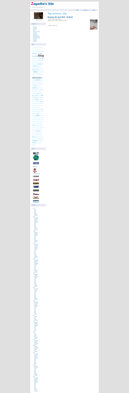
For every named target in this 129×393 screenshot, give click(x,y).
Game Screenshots (36, 31)
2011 (34, 321)
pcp (33, 107)
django (35, 71)
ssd (43, 127)
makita (33, 99)
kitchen (40, 93)
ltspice (38, 97)
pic (42, 109)
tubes (33, 136)
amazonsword (34, 51)
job (38, 91)
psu (38, 113)
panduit (33, 105)
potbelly (33, 113)
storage (36, 129)
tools (37, 131)
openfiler (37, 103)
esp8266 (37, 80)
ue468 (39, 136)
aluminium (39, 49)
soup (38, 127)
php (40, 109)
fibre (56, 25)
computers (34, 66)
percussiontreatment (36, 109)
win (40, 138)
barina (33, 56)
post (38, 111)
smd (39, 125)
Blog (93, 10)
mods (36, 101)
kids (38, 93)
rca (39, 117)
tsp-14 (41, 134)
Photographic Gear (36, 36)
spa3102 (40, 127)
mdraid (36, 99)
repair (39, 119)
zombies (33, 144)
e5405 (35, 73)
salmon (38, 121)
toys (40, 131)
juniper (33, 93)
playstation (35, 111)
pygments (34, 115)
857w (42, 47)
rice (43, 119)
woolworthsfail (40, 140)
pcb (42, 105)
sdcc (35, 123)
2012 (34, 315)
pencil (35, 107)
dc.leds (40, 69)
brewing (41, 58)
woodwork (35, 140)
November (36, 232)
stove (39, 129)
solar (33, 127)
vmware (35, 138)
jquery (40, 91)
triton (33, 134)
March (35, 212)
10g (33, 47)
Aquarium (35, 26)
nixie (33, 103)
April (35, 211)
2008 (34, 345)
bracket (37, 58)
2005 (34, 376)
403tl (37, 47)
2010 (34, 332)
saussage (41, 121)
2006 (34, 364)
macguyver (42, 97)
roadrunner (34, 121)
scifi (33, 123)
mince (33, 101)
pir (32, 111)
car (40, 60)
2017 (34, 243)
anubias (42, 51)
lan (34, 95)
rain (38, 117)
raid (36, 117)
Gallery (85, 10)
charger (42, 60)
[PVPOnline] (36, 180)
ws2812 (34, 142)
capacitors (37, 60)
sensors (40, 123)
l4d (42, 93)
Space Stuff (35, 38)
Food (34, 30)
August (35, 222)
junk (36, 93)
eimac (33, 75)
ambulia (39, 51)
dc (38, 69)
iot (41, 89)
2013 (34, 300)
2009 (34, 339)
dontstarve (41, 71)
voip (38, 138)
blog (41, 55)
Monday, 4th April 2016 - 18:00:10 (60, 17)
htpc (39, 89)
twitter (36, 136)
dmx (38, 71)
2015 (34, 273)
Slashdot (35, 166)
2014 (34, 287)
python (38, 115)
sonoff (35, 127)
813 (39, 47)
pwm (40, 113)
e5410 (38, 73)
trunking (37, 134)
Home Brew (35, 34)
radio (43, 115)
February (36, 214)
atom (38, 53)
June (35, 209)
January (35, 215)
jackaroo (35, 91)
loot (33, 97)
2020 (34, 208)
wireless (42, 138)
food (35, 85)
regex (33, 119)
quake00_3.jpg (38, 19)
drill (33, 73)
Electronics (35, 29)
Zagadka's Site (42, 3)
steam (33, 129)
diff (32, 71)
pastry (36, 105)
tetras (41, 129)
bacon (40, 53)
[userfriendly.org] (36, 177)
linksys (39, 95)
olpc (35, 103)
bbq (37, 56)
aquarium (34, 53)
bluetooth (34, 58)
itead (33, 91)
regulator (36, 119)
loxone (35, 97)
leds (36, 95)
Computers (35, 28)
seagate (37, 123)
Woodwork (35, 41)
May (35, 210)
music (41, 101)
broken (33, 60)
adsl (33, 49)
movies (38, 101)
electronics (37, 78)
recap (42, 117)
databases (34, 69)
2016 (34, 258)
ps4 (36, 113)
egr (42, 73)
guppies (33, 89)
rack (41, 115)
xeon (37, 142)
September (36, 221)
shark (37, 125)
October (35, 220)
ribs (41, 119)
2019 (34, 216)
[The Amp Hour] (36, 160)
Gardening (35, 32)
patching (39, 105)
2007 (34, 352)
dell (42, 69)
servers (34, 125)
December (36, 217)
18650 (35, 47)
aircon (35, 49)
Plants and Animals (36, 37)
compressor (40, 63)
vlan (33, 138)
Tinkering (34, 40)
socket (41, 125)
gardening (34, 87)
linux (42, 95)
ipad (43, 89)
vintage (41, 136)
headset (36, 89)
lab (33, 95)
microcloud (41, 99)
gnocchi (38, 87)
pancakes (41, 103)
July (35, 223)
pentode (37, 107)
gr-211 (42, 87)
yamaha (39, 142)
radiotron (33, 117)
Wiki (77, 10)
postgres (41, 111)
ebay (40, 73)
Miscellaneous (35, 35)
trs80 (35, 134)
